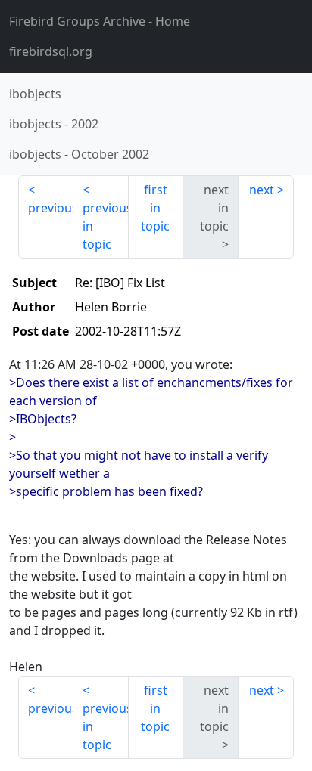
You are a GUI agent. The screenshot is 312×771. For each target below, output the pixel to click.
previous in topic (106, 226)
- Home (99, 21)
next (261, 189)
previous (50, 208)
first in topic (155, 207)
